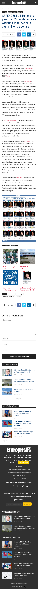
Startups (20, 12)
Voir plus (18, 399)
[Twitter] (23, 486)
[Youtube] (27, 486)
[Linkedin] (19, 486)
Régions (9, 460)
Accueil (4, 9)
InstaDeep (19, 294)
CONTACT (19, 466)
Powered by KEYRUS (18, 586)
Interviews (26, 460)
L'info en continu (12, 12)
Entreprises (18, 458)
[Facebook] (10, 486)
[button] (35, 2)
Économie (8, 458)
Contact (12, 462)
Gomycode (11, 294)
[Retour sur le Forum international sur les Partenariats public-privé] (7, 372)
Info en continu (24, 456)
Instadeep (28, 68)
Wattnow (19, 296)
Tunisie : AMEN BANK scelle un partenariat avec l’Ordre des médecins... (22, 413)
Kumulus (19, 178)
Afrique (17, 460)
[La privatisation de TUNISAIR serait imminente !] (7, 391)
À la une (10, 9)
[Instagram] (14, 486)
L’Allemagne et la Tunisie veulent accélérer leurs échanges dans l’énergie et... (23, 423)
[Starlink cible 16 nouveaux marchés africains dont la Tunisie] (7, 575)
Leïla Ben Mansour (9, 30)
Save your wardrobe (8, 296)
